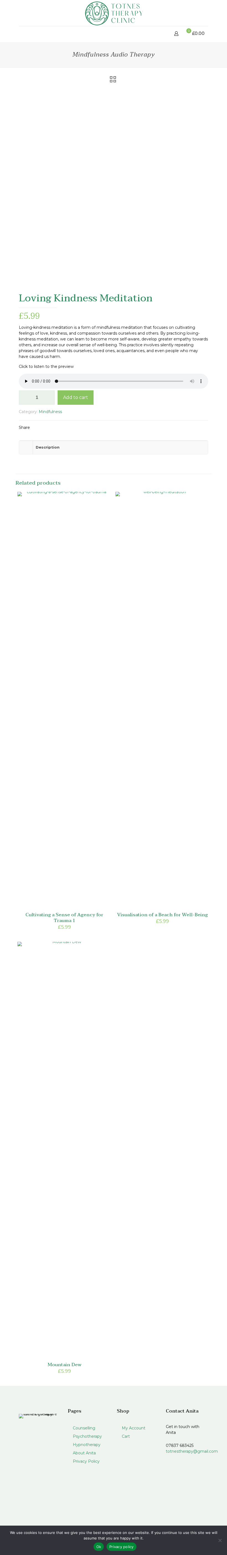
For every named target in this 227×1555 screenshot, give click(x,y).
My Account (133, 1428)
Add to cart (75, 397)
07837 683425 (180, 1445)
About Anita (84, 1452)
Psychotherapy (87, 1436)
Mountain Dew (64, 1365)
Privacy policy (121, 1546)
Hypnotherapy (86, 1444)
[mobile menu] (23, 34)
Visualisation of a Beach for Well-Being (162, 915)
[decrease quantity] (25, 397)
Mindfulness (50, 411)
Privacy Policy (86, 1461)
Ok (98, 1546)
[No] (220, 1540)
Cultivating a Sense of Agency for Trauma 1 (64, 918)
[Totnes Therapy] (113, 13)
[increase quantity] (48, 397)
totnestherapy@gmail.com (192, 1451)
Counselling (83, 1428)
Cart (125, 1436)
